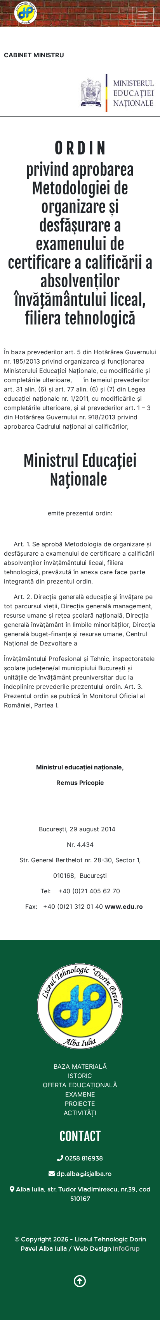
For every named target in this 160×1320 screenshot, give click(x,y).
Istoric (80, 1076)
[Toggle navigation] (143, 14)
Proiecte (80, 1103)
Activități (80, 1113)
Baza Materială (80, 1066)
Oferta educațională (80, 1085)
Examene (80, 1094)
